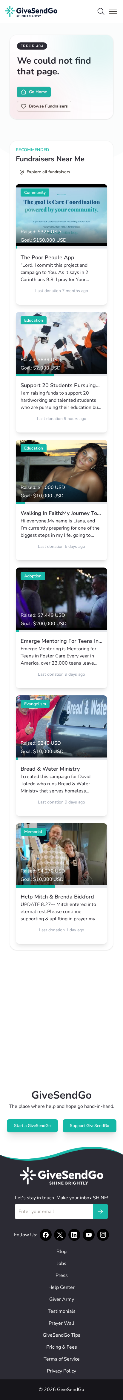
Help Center (61, 1287)
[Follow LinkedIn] (74, 1235)
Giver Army (61, 1299)
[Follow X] (60, 1235)
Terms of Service (62, 1359)
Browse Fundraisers (48, 106)
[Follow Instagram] (103, 1235)
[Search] (101, 11)
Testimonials (62, 1311)
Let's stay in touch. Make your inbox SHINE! (61, 1197)
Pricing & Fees (61, 1347)
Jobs (61, 1263)
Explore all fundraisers (48, 172)
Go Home (38, 92)
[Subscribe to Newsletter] (100, 1211)
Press (62, 1275)
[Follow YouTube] (89, 1235)
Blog (61, 1251)
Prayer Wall (61, 1323)
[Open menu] (112, 11)
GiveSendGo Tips (61, 1335)
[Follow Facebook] (46, 1235)
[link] (61, 244)
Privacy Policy (61, 1371)
